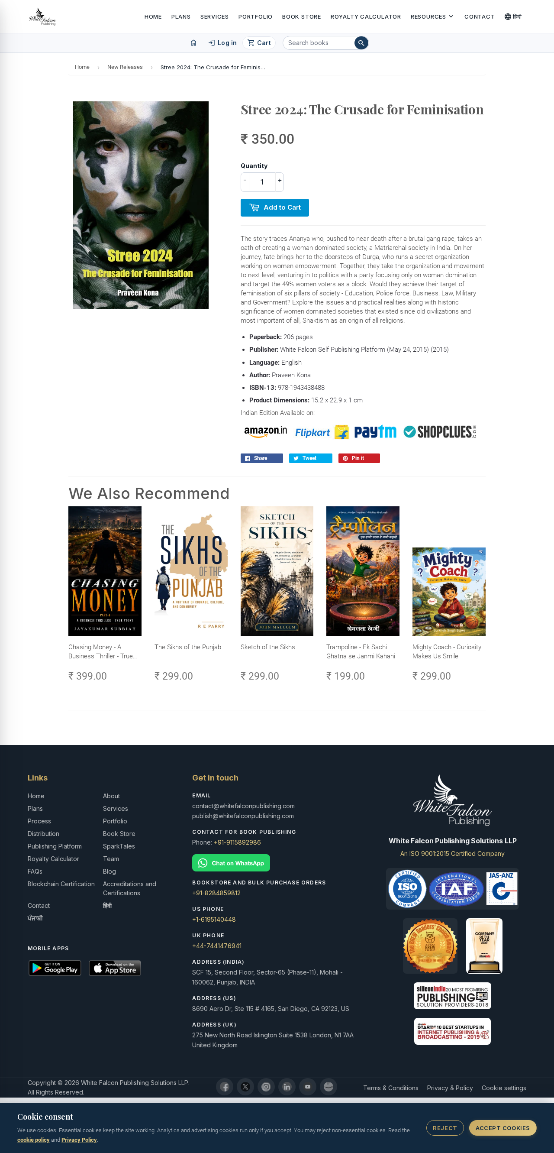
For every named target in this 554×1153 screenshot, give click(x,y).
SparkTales (119, 846)
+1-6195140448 (214, 919)
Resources (433, 16)
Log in (222, 43)
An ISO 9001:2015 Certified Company (452, 853)
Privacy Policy (79, 1140)
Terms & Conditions (391, 1087)
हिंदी (513, 16)
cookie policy (33, 1140)
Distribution (43, 833)
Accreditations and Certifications (129, 888)
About (111, 796)
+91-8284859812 (216, 893)
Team (111, 858)
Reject (445, 1127)
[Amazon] (328, 1086)
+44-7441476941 (217, 945)
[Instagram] (266, 1086)
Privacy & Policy (450, 1087)
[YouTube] (307, 1086)
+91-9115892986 (237, 842)
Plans (181, 16)
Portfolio (255, 16)
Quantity (254, 165)
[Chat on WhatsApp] (276, 863)
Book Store (301, 16)
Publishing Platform (55, 846)
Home (153, 16)
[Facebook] (224, 1086)
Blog (109, 871)
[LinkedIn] (287, 1086)
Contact (479, 16)
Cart (259, 43)
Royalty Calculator (366, 16)
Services (214, 16)
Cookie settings (504, 1087)
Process (39, 821)
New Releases (125, 67)
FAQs (35, 871)
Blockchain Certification (61, 883)
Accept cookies (503, 1127)
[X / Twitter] (245, 1086)
